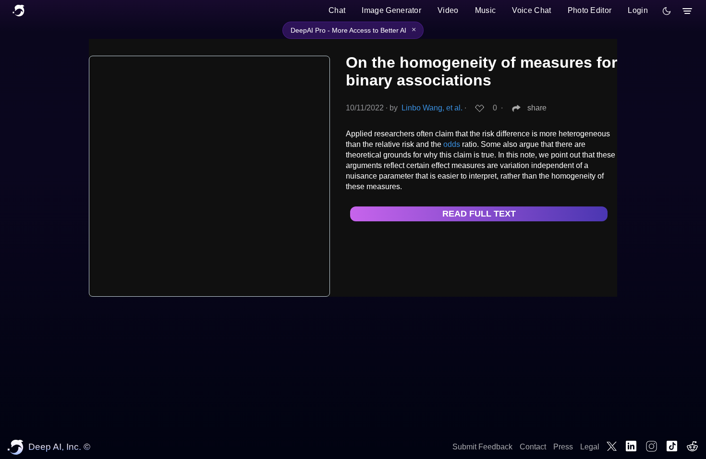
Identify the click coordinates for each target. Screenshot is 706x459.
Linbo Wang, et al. (432, 108)
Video (448, 10)
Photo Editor (590, 10)
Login (638, 10)
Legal (589, 447)
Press (563, 447)
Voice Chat (531, 10)
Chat (337, 10)
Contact (533, 447)
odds (451, 144)
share (537, 108)
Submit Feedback (482, 447)
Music (485, 10)
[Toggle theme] (666, 11)
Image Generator (391, 10)
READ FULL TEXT (479, 213)
